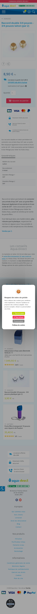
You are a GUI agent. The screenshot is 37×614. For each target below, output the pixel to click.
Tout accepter (19, 313)
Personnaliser (18, 321)
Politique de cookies (18, 325)
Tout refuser (19, 317)
